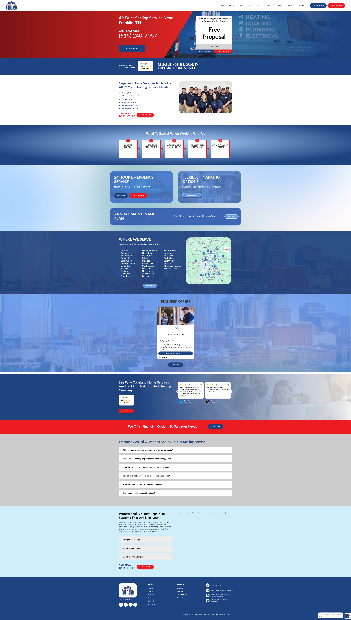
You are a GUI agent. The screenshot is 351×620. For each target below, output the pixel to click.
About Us (301, 5)
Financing (180, 591)
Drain (241, 5)
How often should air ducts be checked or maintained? (146, 476)
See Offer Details (212, 46)
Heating (250, 5)
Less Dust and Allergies (133, 557)
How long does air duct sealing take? (139, 493)
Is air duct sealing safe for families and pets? (142, 484)
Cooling (222, 5)
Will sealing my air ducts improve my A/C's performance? (148, 450)
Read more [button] (183, 396)
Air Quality (260, 5)
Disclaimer (162, 357)
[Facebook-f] (121, 605)
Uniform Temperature (132, 548)
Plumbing (232, 5)
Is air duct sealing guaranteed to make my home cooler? (147, 467)
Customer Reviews (182, 594)
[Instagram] (131, 605)
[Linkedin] (135, 605)
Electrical (270, 5)
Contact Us (290, 5)
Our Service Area (182, 598)
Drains (150, 598)
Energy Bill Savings (131, 540)
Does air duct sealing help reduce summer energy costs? (147, 459)
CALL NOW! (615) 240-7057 (175, 353)
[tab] (175, 450)
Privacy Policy (226, 614)
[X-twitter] (126, 605)
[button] (214, 47)
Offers (280, 5)
